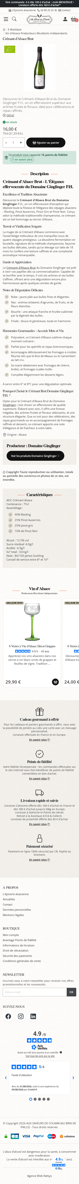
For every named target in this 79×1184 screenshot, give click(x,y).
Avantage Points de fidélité (19, 940)
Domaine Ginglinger (44, 446)
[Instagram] (20, 1016)
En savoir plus (38, 739)
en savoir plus (23, 159)
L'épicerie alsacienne (16, 894)
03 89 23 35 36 (49, 10)
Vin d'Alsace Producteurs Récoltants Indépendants (36, 33)
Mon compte (11, 935)
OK (71, 992)
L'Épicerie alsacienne (24, 10)
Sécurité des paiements (17, 956)
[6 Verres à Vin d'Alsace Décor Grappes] (32, 622)
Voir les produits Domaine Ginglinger (34, 456)
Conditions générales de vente (22, 961)
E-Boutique (14, 29)
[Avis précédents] (5, 1077)
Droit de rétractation (15, 950)
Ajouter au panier (48, 142)
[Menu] (6, 19)
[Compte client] (65, 19)
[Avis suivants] (73, 1077)
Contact (66, 10)
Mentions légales (13, 915)
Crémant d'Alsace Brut (21, 267)
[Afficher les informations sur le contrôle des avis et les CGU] (60, 1052)
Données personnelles (17, 909)
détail (10, 115)
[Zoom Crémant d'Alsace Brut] (39, 67)
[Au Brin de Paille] (4, 29)
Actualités (9, 899)
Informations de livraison (19, 945)
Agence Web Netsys (39, 1176)
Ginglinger (9, 405)
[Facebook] (8, 1016)
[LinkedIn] (33, 1016)
